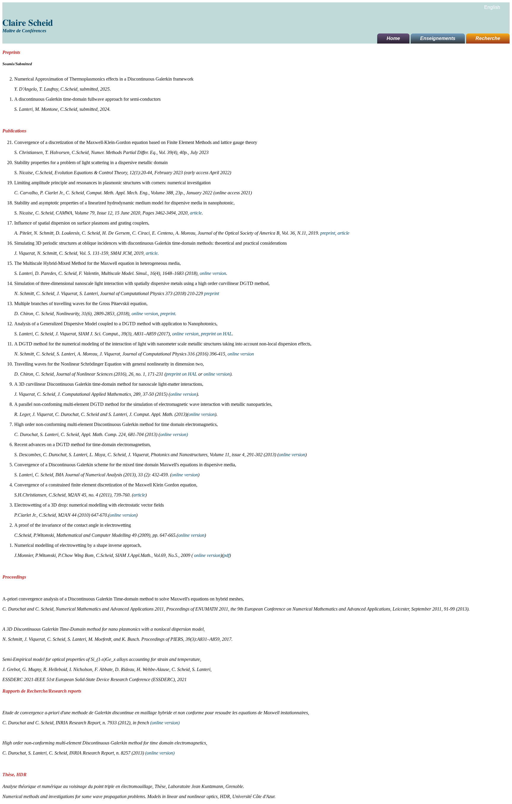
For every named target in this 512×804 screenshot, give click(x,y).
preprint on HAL (216, 333)
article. (152, 253)
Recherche (488, 38)
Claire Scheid (27, 23)
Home (393, 38)
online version (213, 273)
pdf (226, 555)
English (492, 7)
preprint (327, 233)
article (196, 212)
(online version (164, 722)
